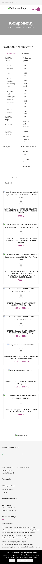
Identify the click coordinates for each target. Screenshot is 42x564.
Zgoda (12, 560)
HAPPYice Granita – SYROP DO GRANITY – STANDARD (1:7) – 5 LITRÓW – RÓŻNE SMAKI (21, 211)
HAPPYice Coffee (8, 126)
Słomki (25, 132)
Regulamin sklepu (7, 489)
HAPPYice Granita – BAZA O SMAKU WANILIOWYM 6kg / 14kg (21, 304)
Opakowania (25, 53)
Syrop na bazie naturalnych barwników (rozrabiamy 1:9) (11, 97)
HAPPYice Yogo (8, 118)
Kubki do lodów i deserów (26, 124)
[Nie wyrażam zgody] (39, 557)
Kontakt (4, 493)
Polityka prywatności (8, 486)
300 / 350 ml (26, 103)
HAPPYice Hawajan (8, 133)
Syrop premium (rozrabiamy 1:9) (11, 82)
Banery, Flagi (25, 153)
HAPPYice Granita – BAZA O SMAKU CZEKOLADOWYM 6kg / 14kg (21, 332)
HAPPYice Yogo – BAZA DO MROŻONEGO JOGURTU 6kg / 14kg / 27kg (21, 357)
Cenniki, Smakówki (26, 160)
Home (10, 27)
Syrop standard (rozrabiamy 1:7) (11, 69)
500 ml (25, 67)
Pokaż (7, 183)
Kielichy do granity (27, 59)
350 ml (25, 74)
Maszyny (6, 147)
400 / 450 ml (26, 93)
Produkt (18, 27)
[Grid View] (7, 178)
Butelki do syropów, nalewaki (26, 139)
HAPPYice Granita (8, 59)
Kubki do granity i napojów (26, 83)
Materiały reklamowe (28, 147)
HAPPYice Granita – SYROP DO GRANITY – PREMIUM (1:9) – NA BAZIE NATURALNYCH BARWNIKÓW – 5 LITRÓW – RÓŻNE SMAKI (21, 274)
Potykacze (26, 167)
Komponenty (11, 53)
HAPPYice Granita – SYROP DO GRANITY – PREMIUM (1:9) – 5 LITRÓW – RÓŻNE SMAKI (21, 241)
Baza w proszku (9, 111)
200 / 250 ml (26, 113)
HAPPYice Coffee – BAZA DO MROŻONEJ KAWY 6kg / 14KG (21, 383)
